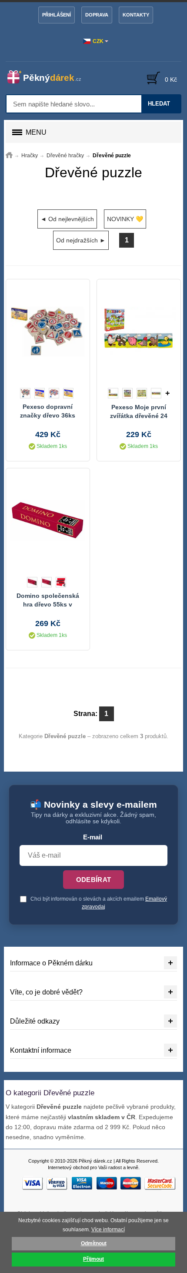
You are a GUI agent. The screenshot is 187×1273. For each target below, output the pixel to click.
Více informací (108, 1230)
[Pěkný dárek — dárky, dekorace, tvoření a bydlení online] (48, 77)
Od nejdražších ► (81, 240)
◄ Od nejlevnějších (67, 218)
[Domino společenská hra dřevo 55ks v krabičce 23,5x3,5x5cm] (47, 520)
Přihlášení (56, 14)
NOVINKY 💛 (125, 218)
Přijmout (93, 1259)
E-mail (92, 837)
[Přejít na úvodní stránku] (9, 155)
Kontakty (136, 14)
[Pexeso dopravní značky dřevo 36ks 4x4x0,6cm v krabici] (47, 331)
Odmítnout (94, 1243)
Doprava (96, 14)
